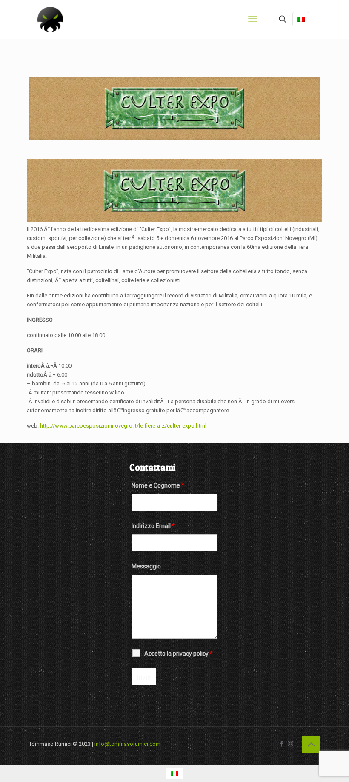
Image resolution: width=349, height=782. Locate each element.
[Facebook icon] (281, 744)
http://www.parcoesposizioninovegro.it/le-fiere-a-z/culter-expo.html (123, 425)
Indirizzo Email (153, 525)
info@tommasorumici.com (127, 744)
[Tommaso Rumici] (50, 19)
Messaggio (146, 566)
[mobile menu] (253, 19)
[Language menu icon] (300, 19)
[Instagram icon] (290, 744)
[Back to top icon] (311, 744)
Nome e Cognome (158, 485)
